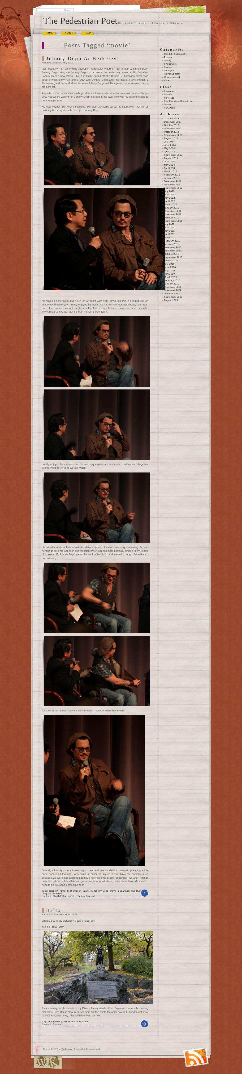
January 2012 (171, 207)
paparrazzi (124, 891)
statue (85, 1021)
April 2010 (169, 273)
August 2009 (171, 300)
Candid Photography (64, 896)
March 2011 (170, 237)
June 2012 (170, 194)
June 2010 (170, 267)
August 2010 (171, 260)
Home (50, 33)
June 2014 (170, 145)
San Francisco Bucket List (178, 101)
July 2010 (169, 264)
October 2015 (171, 131)
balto (51, 1021)
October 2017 (171, 125)
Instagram (169, 91)
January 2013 (171, 178)
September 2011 (173, 221)
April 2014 (169, 151)
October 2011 (171, 217)
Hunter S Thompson (70, 891)
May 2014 (169, 148)
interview (87, 891)
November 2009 (173, 290)
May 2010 (169, 270)
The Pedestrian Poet (80, 21)
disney (58, 1021)
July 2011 (169, 224)
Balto (53, 910)
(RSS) (185, 1051)
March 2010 (170, 277)
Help (88, 33)
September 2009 (173, 297)
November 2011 (172, 214)
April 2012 (169, 201)
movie (113, 891)
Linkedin (168, 94)
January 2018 (171, 118)
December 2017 (173, 122)
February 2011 (172, 240)
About (69, 33)
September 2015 (173, 135)
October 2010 (171, 254)
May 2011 (169, 231)
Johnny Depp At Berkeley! (82, 58)
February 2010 (172, 280)
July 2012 (169, 191)
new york (76, 1021)
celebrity (53, 891)
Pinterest (169, 97)
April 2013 (169, 168)
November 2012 (173, 184)
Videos (168, 80)
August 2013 (171, 158)
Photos (81, 896)
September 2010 (173, 257)
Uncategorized (172, 77)
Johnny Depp (101, 891)
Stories (90, 896)
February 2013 (172, 174)
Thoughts (169, 70)
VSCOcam (169, 107)
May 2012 (169, 197)
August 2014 (171, 138)
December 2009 (173, 287)
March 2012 (170, 204)
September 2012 (173, 188)
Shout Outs (170, 64)
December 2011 (172, 211)
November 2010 (173, 250)
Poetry (167, 60)
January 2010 (171, 283)
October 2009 (171, 293)
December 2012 (173, 181)
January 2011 (171, 244)
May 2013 (169, 164)
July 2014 (169, 141)
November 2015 (173, 128)
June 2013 (170, 161)
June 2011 (170, 227)
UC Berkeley (55, 893)
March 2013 (170, 171)
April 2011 (169, 234)
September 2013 (173, 155)
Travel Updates (172, 73)
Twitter (167, 104)
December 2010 (173, 247)
